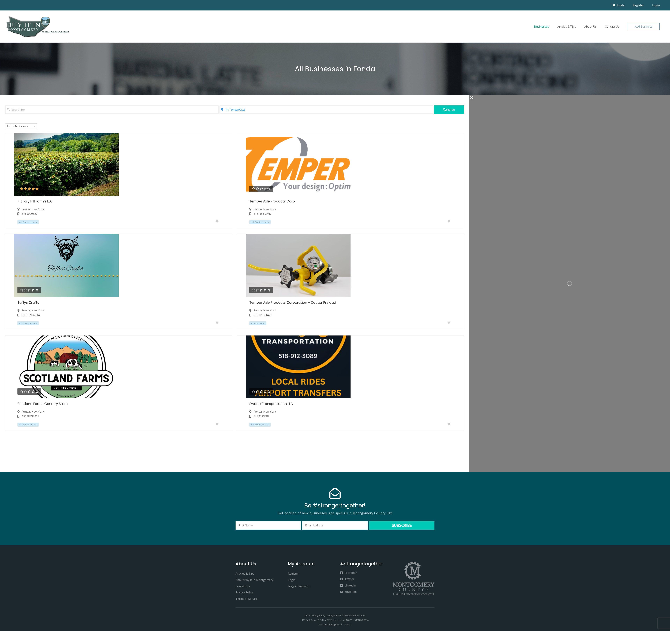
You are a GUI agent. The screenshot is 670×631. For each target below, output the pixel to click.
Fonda (620, 5)
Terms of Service (247, 599)
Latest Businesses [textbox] (17, 126)
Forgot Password (299, 586)
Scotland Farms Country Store (42, 403)
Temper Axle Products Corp (272, 201)
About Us (590, 26)
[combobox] (21, 126)
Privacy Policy (244, 592)
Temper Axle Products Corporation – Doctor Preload (292, 302)
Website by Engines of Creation (335, 624)
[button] (644, 26)
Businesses (541, 26)
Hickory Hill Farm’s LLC (35, 201)
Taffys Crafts (28, 302)
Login (656, 5)
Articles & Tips (566, 26)
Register (638, 5)
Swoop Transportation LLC (271, 403)
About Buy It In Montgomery (254, 580)
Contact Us (612, 26)
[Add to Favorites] (217, 221)
